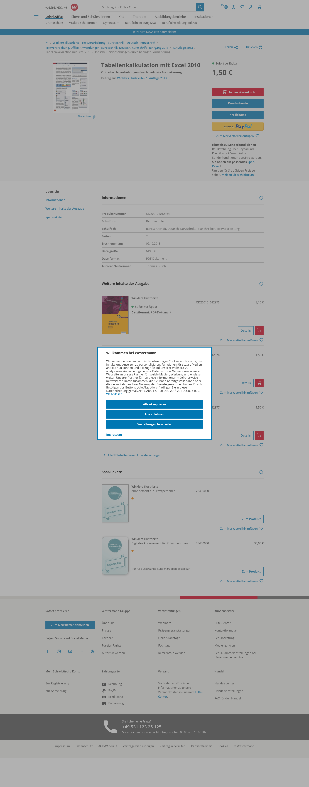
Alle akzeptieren (154, 404)
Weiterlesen (114, 394)
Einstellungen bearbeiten (155, 424)
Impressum (114, 434)
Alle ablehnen (154, 414)
